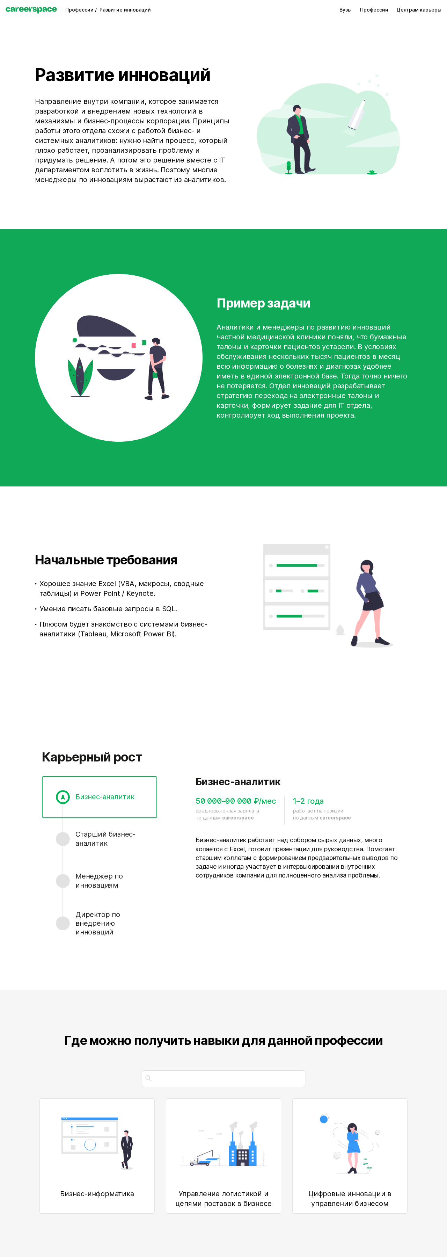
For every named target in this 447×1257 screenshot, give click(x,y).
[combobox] (223, 1078)
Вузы (345, 10)
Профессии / (82, 10)
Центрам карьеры (419, 10)
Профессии (374, 10)
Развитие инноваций (125, 10)
